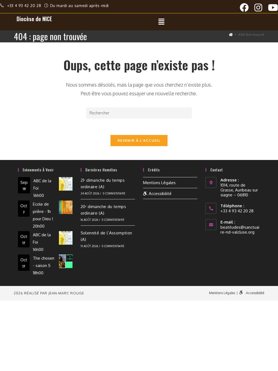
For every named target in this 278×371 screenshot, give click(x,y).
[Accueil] (231, 34)
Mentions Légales (159, 182)
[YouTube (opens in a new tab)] (273, 7)
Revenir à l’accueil (139, 140)
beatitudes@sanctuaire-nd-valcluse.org (239, 230)
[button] (161, 21)
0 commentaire (114, 193)
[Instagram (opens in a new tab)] (261, 7)
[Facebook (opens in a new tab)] (247, 7)
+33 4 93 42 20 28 (24, 5)
